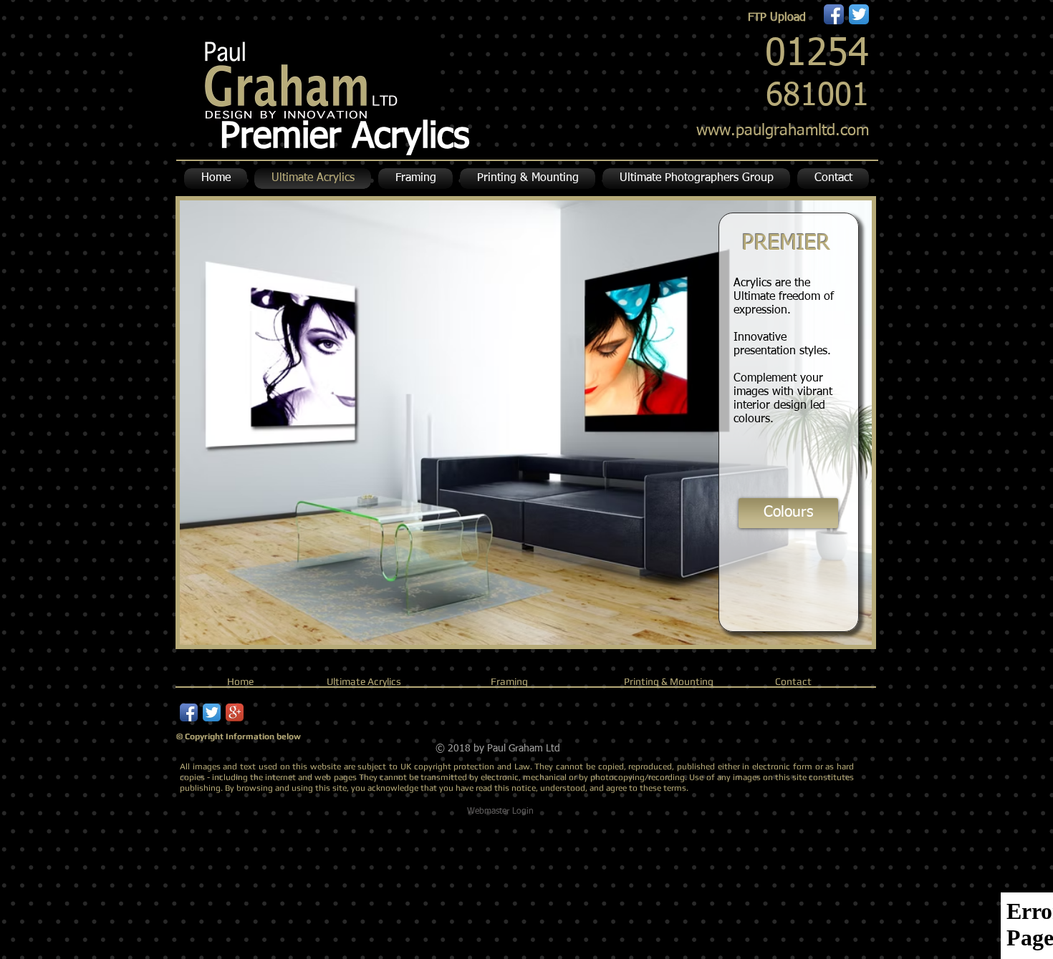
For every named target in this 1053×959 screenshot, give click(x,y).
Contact (793, 681)
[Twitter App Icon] (859, 14)
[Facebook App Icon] (834, 14)
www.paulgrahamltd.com (782, 131)
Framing (509, 681)
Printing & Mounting (668, 681)
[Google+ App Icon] (235, 712)
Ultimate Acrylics (364, 681)
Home (240, 681)
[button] (527, 178)
